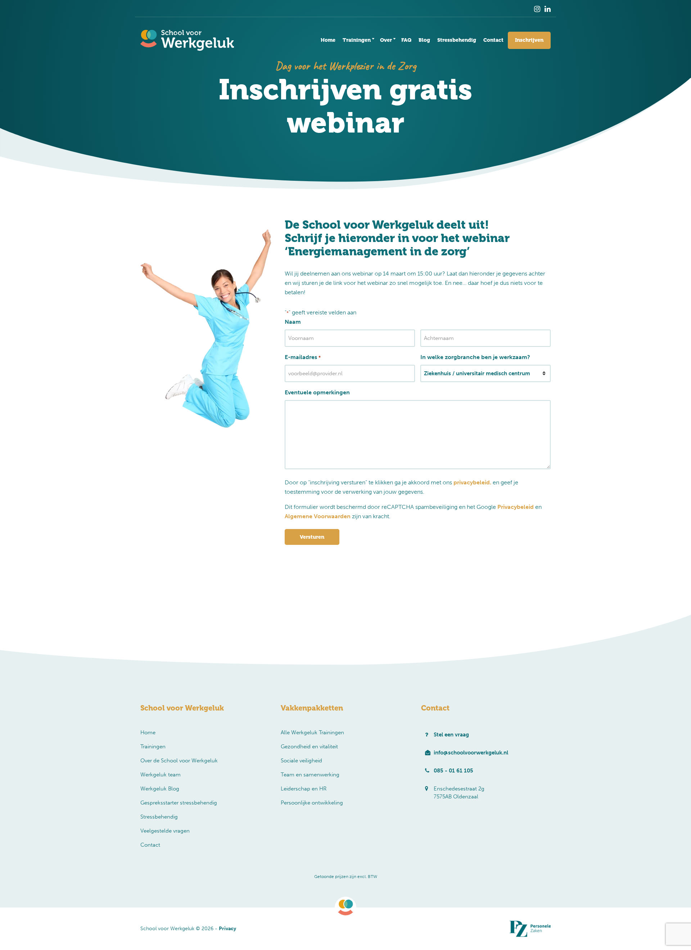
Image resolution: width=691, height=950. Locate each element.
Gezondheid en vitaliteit (309, 746)
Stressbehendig (456, 40)
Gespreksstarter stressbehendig (178, 802)
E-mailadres (302, 357)
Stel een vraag (451, 734)
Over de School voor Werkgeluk (179, 760)
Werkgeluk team (160, 774)
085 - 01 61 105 (453, 770)
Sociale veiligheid (301, 760)
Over (386, 40)
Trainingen (357, 40)
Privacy (227, 929)
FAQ (406, 40)
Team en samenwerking (310, 774)
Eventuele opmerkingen (317, 392)
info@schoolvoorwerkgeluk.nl (471, 752)
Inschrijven (529, 40)
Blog (424, 40)
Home (328, 40)
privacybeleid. (472, 482)
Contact (493, 40)
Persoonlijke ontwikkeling (312, 802)
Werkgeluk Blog (159, 788)
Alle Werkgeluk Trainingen (312, 732)
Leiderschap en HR (303, 788)
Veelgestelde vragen (165, 831)
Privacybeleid (515, 506)
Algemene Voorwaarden (318, 516)
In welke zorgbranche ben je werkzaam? (475, 357)
